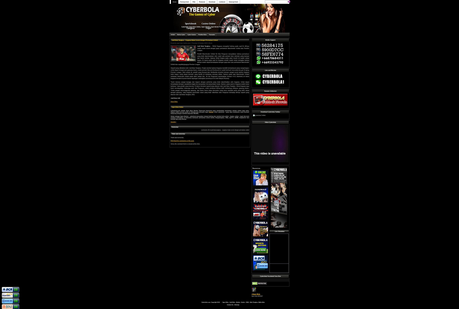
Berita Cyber (181, 34)
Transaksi (212, 34)
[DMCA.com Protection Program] (259, 285)
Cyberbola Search (258, 1)
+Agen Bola (255, 294)
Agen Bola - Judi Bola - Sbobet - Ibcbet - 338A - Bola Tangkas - (240, 302)
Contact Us (230, 304)
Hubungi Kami (233, 2)
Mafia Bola (262, 302)
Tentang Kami (184, 2)
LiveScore (222, 2)
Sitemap (236, 304)
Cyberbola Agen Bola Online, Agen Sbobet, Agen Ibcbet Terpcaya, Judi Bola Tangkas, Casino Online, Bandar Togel (220, 27)
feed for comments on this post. (182, 141)
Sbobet (211, 112)
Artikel (173, 34)
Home (174, 2)
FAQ (194, 2)
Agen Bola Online (177, 107)
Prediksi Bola (202, 34)
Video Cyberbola (270, 122)
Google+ (173, 122)
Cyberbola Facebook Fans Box (270, 276)
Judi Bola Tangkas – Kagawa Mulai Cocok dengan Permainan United (195, 40)
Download (212, 2)
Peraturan (202, 2)
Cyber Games (191, 34)
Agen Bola (180, 43)
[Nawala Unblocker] (270, 105)
